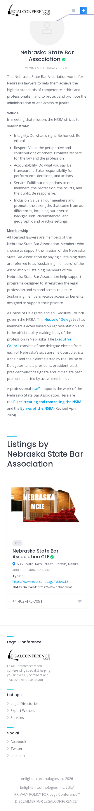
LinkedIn (17, 755)
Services (17, 717)
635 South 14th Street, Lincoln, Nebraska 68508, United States (49, 564)
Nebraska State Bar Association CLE (35, 554)
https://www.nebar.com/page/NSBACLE (40, 581)
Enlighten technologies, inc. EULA (47, 787)
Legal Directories (24, 703)
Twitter (16, 748)
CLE (17, 543)
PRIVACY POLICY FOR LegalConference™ (47, 794)
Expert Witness (22, 710)
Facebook (18, 741)
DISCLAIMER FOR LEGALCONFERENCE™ (47, 801)
